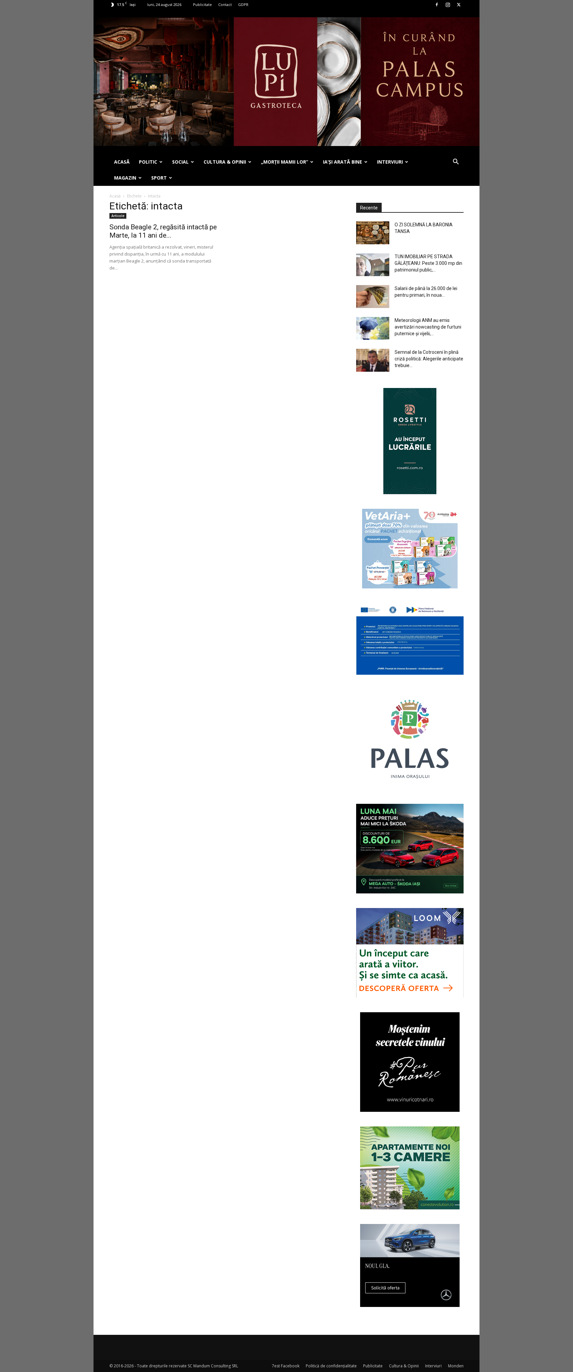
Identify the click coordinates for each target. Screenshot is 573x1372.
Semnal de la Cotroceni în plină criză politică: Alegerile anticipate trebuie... (429, 358)
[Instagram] (448, 4)
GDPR (243, 4)
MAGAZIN (125, 178)
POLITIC (148, 162)
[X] (459, 4)
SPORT (159, 178)
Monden (456, 1366)
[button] (456, 162)
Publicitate (202, 4)
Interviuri (433, 1366)
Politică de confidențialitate (331, 1366)
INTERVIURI (390, 162)
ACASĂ (122, 162)
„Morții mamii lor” (284, 162)
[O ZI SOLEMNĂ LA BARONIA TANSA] (372, 232)
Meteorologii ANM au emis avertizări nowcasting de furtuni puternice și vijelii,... (428, 327)
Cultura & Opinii (404, 1366)
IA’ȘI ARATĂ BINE (342, 162)
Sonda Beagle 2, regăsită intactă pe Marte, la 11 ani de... (163, 231)
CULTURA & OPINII (225, 162)
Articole (117, 215)
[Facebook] (437, 4)
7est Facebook (285, 1366)
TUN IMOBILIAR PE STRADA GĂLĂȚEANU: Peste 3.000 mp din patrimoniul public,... (428, 263)
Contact (225, 4)
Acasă (115, 196)
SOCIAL (180, 162)
